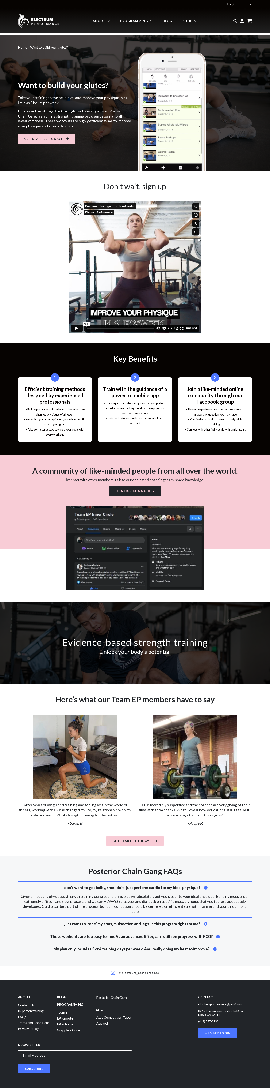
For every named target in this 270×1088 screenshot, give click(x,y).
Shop (187, 21)
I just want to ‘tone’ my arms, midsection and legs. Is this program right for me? (131, 923)
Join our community (135, 491)
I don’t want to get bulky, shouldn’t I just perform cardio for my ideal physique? (131, 887)
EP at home (65, 1024)
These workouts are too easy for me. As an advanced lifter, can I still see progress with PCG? (131, 936)
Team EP (63, 1012)
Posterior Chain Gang (111, 997)
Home (22, 47)
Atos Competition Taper (113, 1017)
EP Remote (65, 1018)
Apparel (102, 1023)
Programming (134, 21)
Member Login (218, 1033)
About (99, 21)
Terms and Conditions (33, 1023)
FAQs (22, 1017)
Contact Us (26, 1005)
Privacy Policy (28, 1028)
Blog (168, 21)
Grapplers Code (68, 1030)
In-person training (31, 1011)
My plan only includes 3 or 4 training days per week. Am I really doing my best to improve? (131, 949)
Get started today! (43, 139)
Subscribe (34, 1068)
